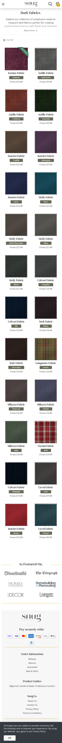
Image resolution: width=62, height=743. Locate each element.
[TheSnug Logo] (31, 3)
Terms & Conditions (32, 713)
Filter (9, 40)
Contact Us (32, 705)
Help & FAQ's (32, 671)
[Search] (50, 4)
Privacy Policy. (39, 731)
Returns (32, 663)
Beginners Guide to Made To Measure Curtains (32, 686)
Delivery (32, 659)
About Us (32, 701)
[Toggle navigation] (3, 4)
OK (9, 738)
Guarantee (32, 667)
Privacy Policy (32, 709)
